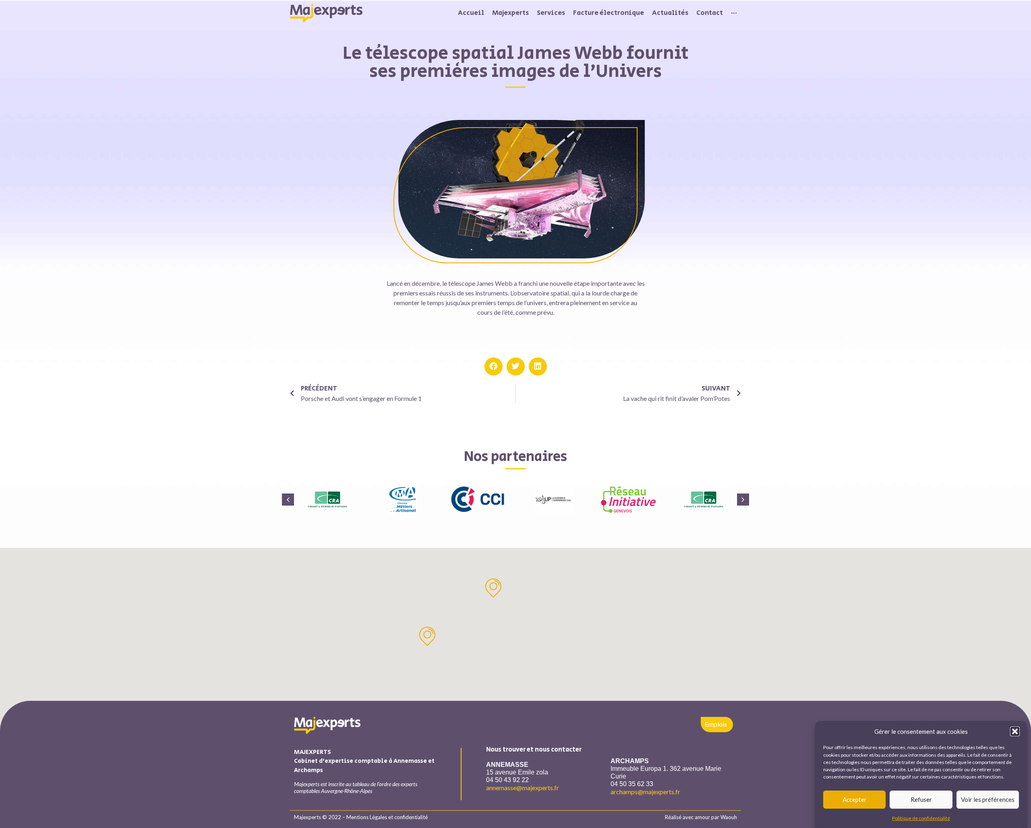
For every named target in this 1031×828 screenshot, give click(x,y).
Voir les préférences (987, 799)
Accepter (855, 799)
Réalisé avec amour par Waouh (701, 817)
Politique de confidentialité (921, 818)
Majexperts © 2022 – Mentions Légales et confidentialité (361, 817)
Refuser (921, 799)
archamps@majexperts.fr (645, 791)
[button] (1015, 731)
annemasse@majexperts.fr (522, 787)
